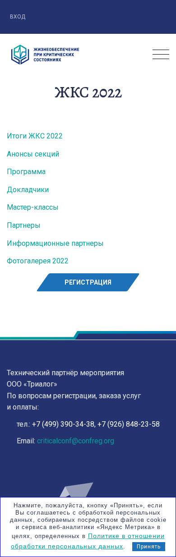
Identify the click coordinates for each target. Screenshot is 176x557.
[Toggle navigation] (161, 54)
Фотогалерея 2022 (38, 261)
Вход (18, 17)
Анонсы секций (33, 154)
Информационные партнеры (55, 243)
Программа (26, 171)
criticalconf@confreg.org (75, 441)
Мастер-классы (33, 207)
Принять (149, 546)
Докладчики (28, 189)
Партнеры (24, 225)
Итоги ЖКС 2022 (35, 136)
